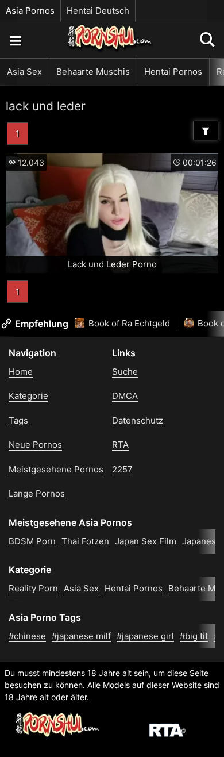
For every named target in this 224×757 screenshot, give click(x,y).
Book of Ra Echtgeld (128, 323)
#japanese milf (81, 636)
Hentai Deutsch (98, 10)
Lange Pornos (37, 493)
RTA (120, 444)
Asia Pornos (30, 10)
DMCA (125, 395)
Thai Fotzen (85, 541)
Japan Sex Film (145, 541)
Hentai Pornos (173, 71)
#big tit (194, 636)
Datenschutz (137, 420)
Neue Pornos (35, 444)
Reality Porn (33, 588)
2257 (122, 469)
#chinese (27, 636)
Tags (18, 420)
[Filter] (205, 130)
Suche (125, 371)
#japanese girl (145, 636)
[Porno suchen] (15, 40)
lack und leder (46, 106)
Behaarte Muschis (93, 71)
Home (21, 371)
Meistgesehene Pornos (56, 469)
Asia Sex (24, 71)
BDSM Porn (32, 541)
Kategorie (28, 395)
